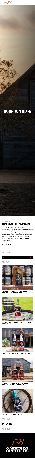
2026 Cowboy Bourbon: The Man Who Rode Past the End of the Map (16, 292)
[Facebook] (3, 424)
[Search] (31, 257)
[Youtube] (10, 424)
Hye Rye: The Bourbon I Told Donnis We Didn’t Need (17, 323)
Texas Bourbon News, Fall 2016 (16, 224)
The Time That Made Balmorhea (14, 415)
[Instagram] (7, 424)
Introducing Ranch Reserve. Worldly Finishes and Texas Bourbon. (16, 384)
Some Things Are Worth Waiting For (16, 354)
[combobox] (16, 257)
